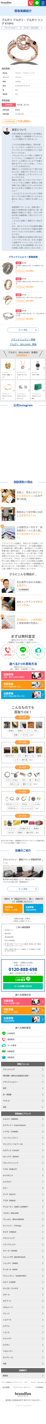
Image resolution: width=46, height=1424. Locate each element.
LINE (37, 3)
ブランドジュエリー (11, 28)
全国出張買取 (31, 908)
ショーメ (6, 1332)
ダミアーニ (7, 1301)
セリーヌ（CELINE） (10, 1250)
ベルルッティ (8, 1351)
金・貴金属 (7, 1094)
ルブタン (6, 1345)
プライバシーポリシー (22, 1387)
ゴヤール (6, 1294)
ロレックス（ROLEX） (11, 1156)
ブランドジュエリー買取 (23, 339)
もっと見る (23, 889)
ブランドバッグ (9, 1069)
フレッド (6, 1313)
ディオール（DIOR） (10, 1269)
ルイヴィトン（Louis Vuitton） (15, 1125)
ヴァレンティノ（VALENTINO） (15, 1276)
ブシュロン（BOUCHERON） (14, 1219)
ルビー (5, 1188)
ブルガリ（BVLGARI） (31, 28)
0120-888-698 (23, 969)
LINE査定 (11, 1033)
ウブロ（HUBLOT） (10, 1169)
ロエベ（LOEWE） (10, 1282)
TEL (31, 3)
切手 (4, 1107)
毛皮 (4, 1363)
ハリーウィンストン (10, 1138)
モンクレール (8, 1357)
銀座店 (5, 1375)
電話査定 (11, 1039)
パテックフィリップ (10, 1163)
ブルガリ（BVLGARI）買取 (23, 344)
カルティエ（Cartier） (11, 1150)
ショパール (7, 1319)
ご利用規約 (39, 1387)
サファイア (7, 1338)
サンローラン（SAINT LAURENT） (16, 1207)
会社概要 (6, 1387)
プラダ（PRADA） (10, 1200)
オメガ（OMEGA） (10, 1232)
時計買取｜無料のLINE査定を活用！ (16, 1075)
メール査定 (11, 1045)
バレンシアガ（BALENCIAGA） (14, 1257)
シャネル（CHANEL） (11, 1131)
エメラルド (7, 1181)
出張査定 (11, 1051)
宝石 (4, 1088)
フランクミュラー (9, 1244)
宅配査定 (11, 1057)
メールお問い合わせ (23, 986)
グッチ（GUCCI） (9, 1194)
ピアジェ (6, 1326)
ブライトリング (9, 1238)
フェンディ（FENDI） (11, 1263)
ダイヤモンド (8, 1175)
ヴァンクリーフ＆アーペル (13, 1144)
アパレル (6, 1101)
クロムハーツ (8, 1307)
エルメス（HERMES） (11, 1119)
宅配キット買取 (11, 908)
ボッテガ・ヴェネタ (10, 1288)
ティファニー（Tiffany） (12, 1225)
